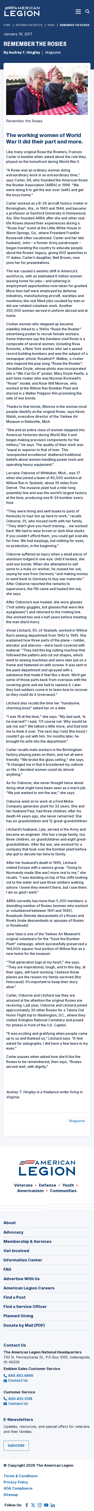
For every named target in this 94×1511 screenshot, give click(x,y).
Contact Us (18, 1380)
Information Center (29, 25)
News (51, 25)
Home (6, 25)
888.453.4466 (20, 1375)
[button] (78, 11)
